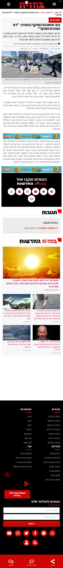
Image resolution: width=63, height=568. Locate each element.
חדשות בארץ (47, 12)
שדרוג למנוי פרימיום (52, 462)
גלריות (29, 429)
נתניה (16, 44)
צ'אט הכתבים (32, 565)
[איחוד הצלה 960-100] (31, 138)
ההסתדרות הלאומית (25, 44)
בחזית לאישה (54, 433)
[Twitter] (26, 533)
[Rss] (35, 542)
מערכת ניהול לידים (24, 457)
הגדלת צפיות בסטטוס (22, 466)
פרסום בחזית (26, 453)
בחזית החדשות (53, 420)
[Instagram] (18, 533)
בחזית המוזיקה (53, 442)
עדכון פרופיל (55, 453)
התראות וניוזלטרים (52, 457)
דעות (29, 425)
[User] (26, 542)
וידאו (30, 416)
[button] (54, 4)
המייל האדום (54, 466)
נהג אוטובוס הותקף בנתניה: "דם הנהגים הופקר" (36, 26)
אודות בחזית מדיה (52, 479)
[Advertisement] (31, 378)
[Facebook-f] (35, 533)
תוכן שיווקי (27, 442)
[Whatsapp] (52, 533)
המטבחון (28, 433)
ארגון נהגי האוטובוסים (40, 44)
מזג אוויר (28, 438)
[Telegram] (43, 533)
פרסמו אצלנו (54, 470)
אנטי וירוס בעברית (24, 462)
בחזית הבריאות (53, 425)
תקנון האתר (55, 475)
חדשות (58, 12)
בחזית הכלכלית (53, 429)
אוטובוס (51, 44)
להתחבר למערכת (47, 228)
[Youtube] (9, 533)
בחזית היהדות (54, 438)
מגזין (30, 420)
